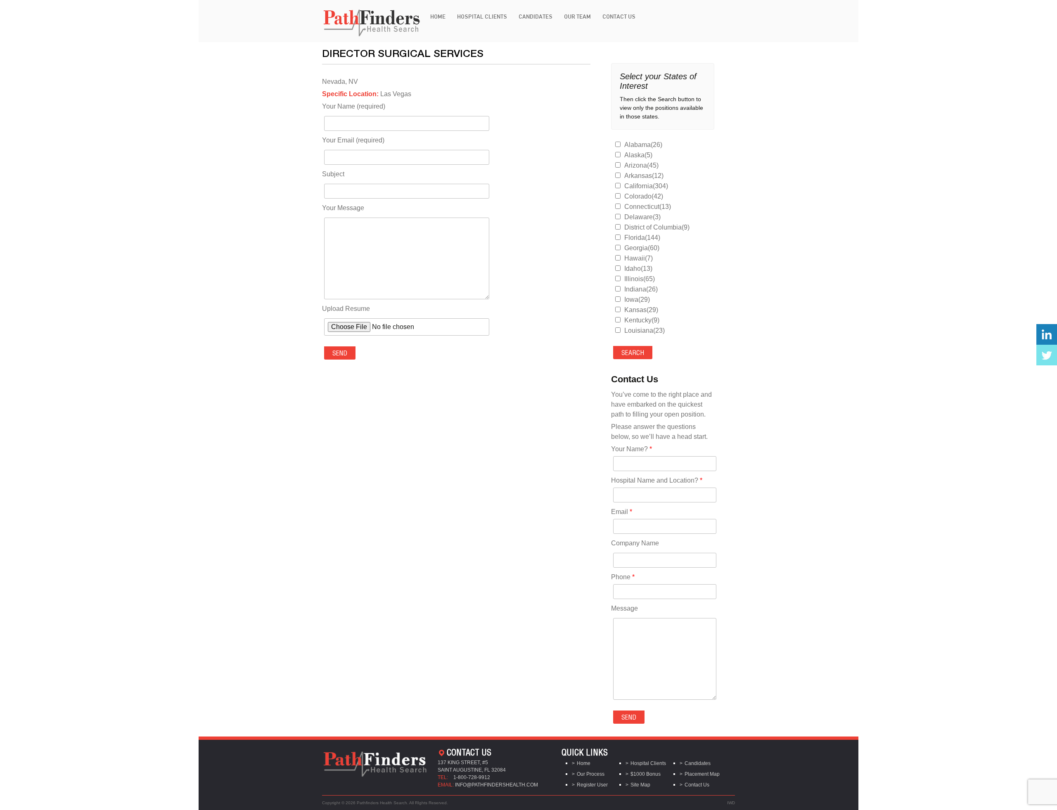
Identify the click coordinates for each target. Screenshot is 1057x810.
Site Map (640, 785)
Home (438, 16)
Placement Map (702, 774)
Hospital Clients (482, 16)
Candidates (535, 16)
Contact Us (618, 16)
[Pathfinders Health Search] (371, 20)
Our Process (590, 774)
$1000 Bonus (645, 774)
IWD (731, 803)
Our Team (577, 16)
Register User (592, 785)
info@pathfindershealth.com (496, 785)
